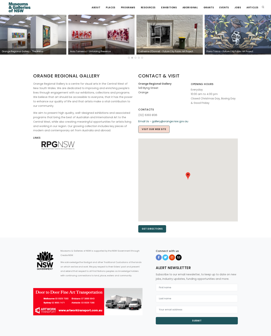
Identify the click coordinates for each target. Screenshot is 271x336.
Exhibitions (169, 7)
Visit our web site (154, 129)
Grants (209, 7)
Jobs (237, 7)
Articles (252, 7)
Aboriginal (190, 7)
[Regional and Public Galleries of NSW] (58, 145)
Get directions (152, 228)
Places (110, 7)
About (96, 7)
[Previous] (3, 37)
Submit (196, 320)
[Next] (267, 37)
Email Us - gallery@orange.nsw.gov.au (163, 121)
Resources (148, 7)
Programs (128, 7)
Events (224, 7)
